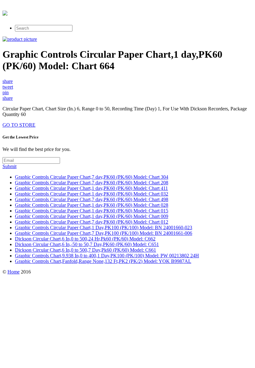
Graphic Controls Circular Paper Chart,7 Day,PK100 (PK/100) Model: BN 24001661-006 (103, 233)
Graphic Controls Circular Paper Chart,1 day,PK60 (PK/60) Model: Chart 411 (91, 188)
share (7, 81)
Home (13, 271)
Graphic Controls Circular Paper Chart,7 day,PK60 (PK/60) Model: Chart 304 (91, 177)
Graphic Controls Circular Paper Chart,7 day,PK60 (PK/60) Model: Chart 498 (91, 199)
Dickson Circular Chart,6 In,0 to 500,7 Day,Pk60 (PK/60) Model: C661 (85, 250)
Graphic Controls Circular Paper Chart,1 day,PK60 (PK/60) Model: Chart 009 (91, 216)
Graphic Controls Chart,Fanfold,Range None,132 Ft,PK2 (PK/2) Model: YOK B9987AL (103, 261)
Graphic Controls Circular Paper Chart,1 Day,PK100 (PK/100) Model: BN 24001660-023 (103, 227)
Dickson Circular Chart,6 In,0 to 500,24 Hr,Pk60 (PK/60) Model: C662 (85, 238)
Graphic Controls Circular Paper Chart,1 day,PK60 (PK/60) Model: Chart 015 (91, 210)
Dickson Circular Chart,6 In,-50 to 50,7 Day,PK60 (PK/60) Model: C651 (87, 244)
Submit (9, 166)
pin (5, 92)
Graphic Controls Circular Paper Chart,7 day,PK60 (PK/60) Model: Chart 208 (91, 182)
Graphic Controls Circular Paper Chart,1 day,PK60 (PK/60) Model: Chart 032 (91, 193)
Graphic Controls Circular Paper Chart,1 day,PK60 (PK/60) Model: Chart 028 (91, 205)
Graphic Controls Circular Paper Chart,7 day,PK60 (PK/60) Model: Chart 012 (91, 222)
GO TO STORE (18, 125)
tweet (7, 87)
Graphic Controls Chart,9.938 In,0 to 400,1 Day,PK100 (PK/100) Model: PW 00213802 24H (107, 255)
